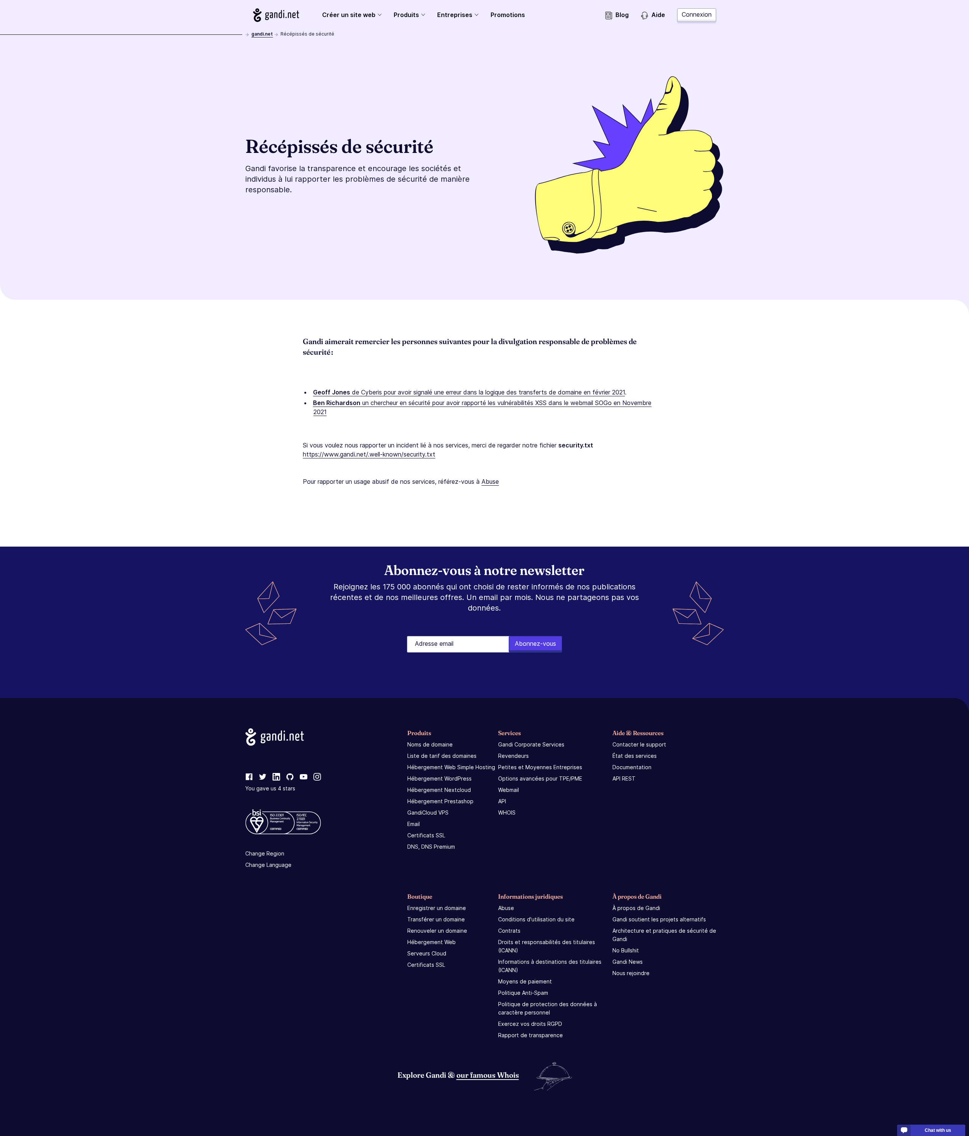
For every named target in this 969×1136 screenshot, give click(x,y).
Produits (406, 15)
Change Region (264, 853)
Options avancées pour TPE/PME (540, 778)
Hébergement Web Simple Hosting (451, 767)
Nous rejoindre (631, 973)
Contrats (509, 930)
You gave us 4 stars (270, 788)
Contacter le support (639, 744)
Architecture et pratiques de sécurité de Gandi (664, 934)
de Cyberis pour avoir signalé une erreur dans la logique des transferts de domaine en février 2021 (469, 392)
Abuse (490, 481)
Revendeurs (513, 756)
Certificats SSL (426, 835)
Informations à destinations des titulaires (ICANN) (549, 965)
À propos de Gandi (636, 908)
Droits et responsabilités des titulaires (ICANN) (546, 946)
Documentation (631, 767)
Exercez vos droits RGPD (530, 1024)
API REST (624, 778)
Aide (658, 15)
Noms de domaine (430, 744)
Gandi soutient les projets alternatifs (659, 919)
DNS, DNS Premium (431, 846)
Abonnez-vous (535, 643)
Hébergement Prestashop (440, 801)
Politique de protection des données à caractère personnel (547, 1008)
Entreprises (454, 15)
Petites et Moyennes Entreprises (540, 767)
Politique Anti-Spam (523, 993)
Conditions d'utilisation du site (536, 919)
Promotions (508, 15)
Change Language (268, 865)
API (502, 801)
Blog (622, 15)
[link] (249, 777)
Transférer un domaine (436, 919)
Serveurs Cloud (426, 953)
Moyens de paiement (525, 981)
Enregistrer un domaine (436, 908)
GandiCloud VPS (428, 812)
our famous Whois (487, 1075)
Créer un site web (348, 15)
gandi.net (262, 34)
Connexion (697, 14)
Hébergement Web (431, 942)
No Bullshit (625, 950)
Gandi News (627, 961)
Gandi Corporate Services (531, 744)
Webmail (508, 790)
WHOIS (507, 812)
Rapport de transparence (530, 1035)
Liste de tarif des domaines (442, 756)
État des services (634, 756)
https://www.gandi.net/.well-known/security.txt (369, 454)
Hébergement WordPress (439, 778)
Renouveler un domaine (437, 930)
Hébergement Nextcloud (439, 790)
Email (413, 824)
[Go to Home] (276, 15)
